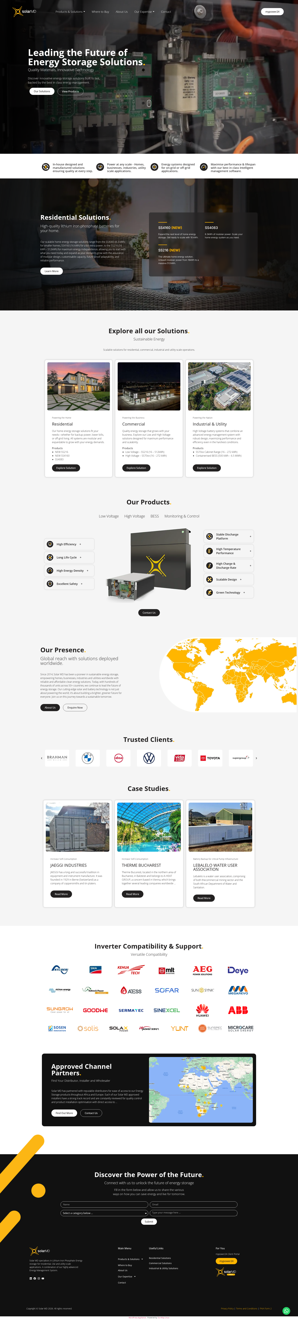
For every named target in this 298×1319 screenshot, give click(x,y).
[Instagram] (39, 1278)
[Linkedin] (30, 1278)
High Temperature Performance (228, 551)
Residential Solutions (160, 1258)
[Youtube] (43, 1278)
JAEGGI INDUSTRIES (68, 865)
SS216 (169, 250)
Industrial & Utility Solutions (163, 1268)
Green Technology (228, 592)
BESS (155, 516)
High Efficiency (66, 544)
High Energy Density (70, 570)
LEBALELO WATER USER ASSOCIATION (215, 867)
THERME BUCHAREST (141, 865)
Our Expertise (125, 1276)
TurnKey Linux (163, 1317)
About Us (122, 1270)
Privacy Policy (227, 1308)
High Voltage (134, 516)
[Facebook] (35, 1278)
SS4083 (211, 228)
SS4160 (170, 228)
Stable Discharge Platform (227, 536)
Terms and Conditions (246, 1308)
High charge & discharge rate (226, 566)
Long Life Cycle (67, 557)
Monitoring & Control (182, 516)
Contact (122, 1282)
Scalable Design (226, 579)
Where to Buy (125, 1265)
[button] (69, 544)
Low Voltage (109, 516)
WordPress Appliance (137, 1317)
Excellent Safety (67, 584)
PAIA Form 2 (266, 1308)
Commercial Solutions (160, 1263)
